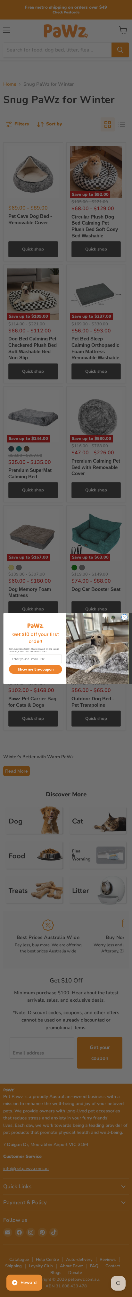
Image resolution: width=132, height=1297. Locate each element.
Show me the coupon (35, 669)
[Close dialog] (124, 617)
